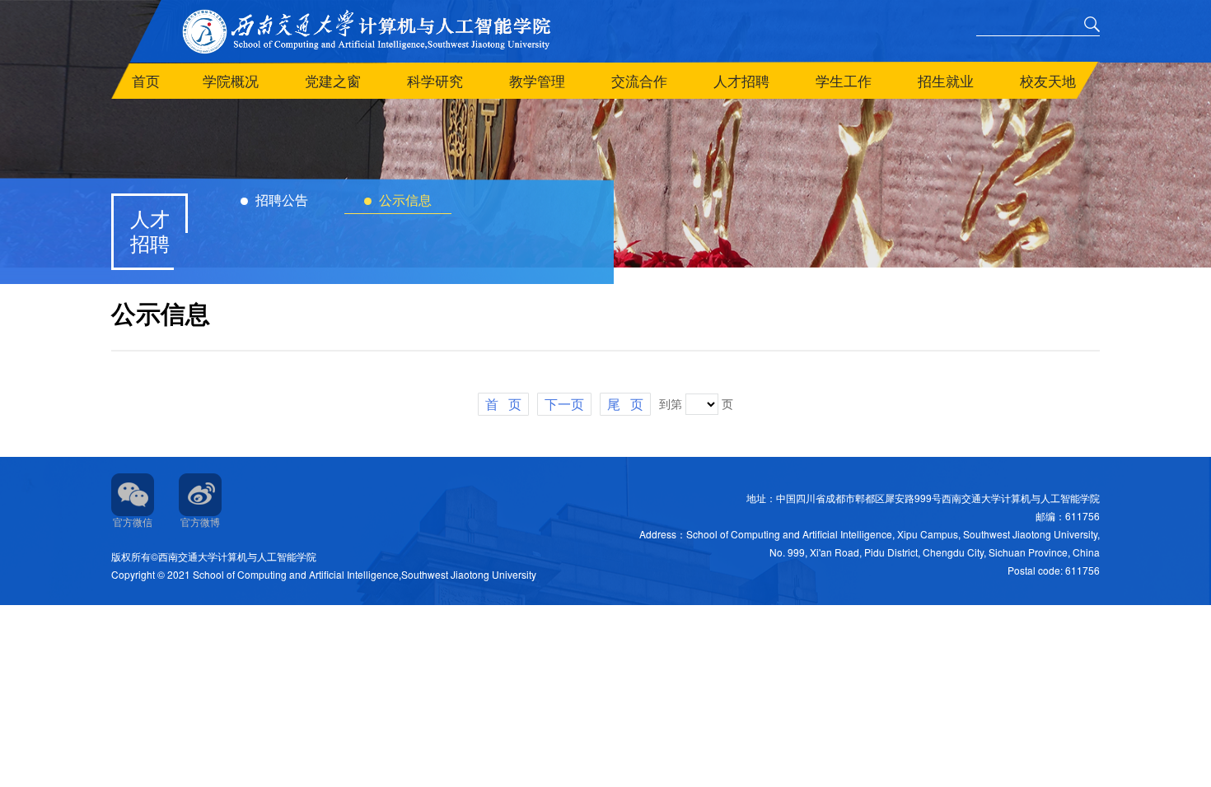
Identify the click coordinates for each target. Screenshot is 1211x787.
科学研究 (435, 80)
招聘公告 (280, 199)
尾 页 (625, 403)
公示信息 (404, 199)
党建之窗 (333, 80)
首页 (146, 80)
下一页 (564, 403)
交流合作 (639, 80)
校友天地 (1048, 80)
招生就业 (946, 80)
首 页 (503, 403)
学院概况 (231, 80)
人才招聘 (741, 80)
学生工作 (844, 80)
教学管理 (537, 80)
